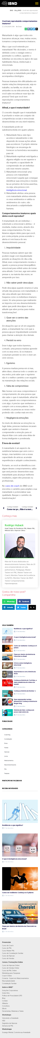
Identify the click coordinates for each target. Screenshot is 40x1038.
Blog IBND (18, 10)
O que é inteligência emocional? (25, 637)
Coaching (7, 735)
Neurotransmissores (10, 765)
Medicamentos (8, 760)
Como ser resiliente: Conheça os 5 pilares (25, 647)
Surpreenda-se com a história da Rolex (25, 673)
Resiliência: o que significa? (23, 629)
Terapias (6, 773)
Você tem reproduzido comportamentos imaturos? (19, 22)
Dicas (20, 27)
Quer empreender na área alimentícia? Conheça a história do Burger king (25, 701)
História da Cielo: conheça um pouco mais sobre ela (24, 711)
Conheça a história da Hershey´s (25, 691)
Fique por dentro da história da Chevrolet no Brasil (24, 655)
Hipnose (6, 752)
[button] (26, 29)
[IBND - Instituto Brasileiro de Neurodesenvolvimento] (9, 3)
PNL (5, 769)
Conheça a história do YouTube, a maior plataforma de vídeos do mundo (25, 682)
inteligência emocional (16, 190)
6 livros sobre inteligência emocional (23, 664)
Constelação (8, 739)
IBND (11, 10)
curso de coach (12, 486)
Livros (6, 756)
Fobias (6, 747)
